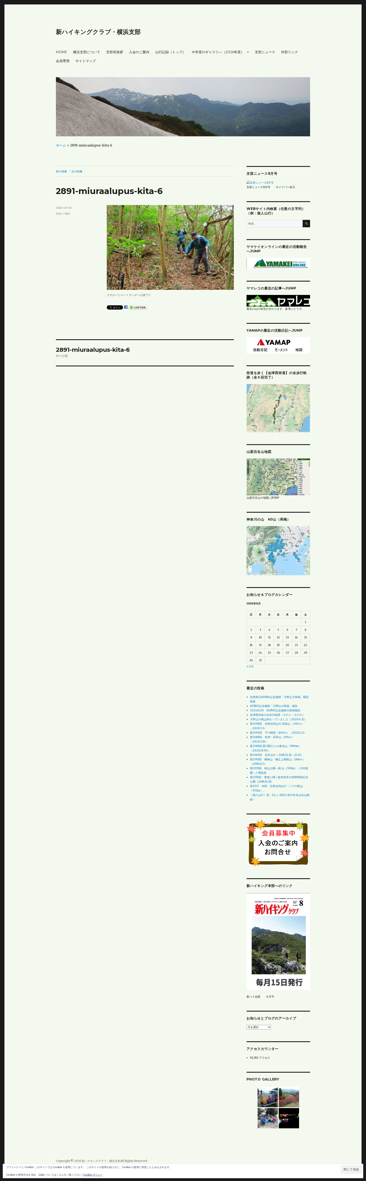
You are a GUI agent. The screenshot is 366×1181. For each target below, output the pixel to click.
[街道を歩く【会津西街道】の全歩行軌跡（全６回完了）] (278, 408)
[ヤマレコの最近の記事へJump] (278, 300)
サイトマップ (85, 61)
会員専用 (62, 61)
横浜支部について (86, 52)
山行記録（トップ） (170, 52)
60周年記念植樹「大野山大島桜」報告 (274, 706)
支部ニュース (265, 52)
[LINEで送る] (138, 307)
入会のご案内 (139, 52)
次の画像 (76, 171)
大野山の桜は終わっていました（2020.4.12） (278, 719)
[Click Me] (278, 550)
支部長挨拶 (114, 52)
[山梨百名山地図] (278, 477)
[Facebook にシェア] (126, 307)
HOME (61, 52)
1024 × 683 (63, 213)
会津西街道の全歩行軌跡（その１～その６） (277, 715)
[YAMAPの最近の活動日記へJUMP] (278, 345)
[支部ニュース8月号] (260, 182)
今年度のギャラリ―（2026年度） (218, 52)
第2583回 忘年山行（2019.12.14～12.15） (277, 755)
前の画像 (61, 171)
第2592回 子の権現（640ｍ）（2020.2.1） (278, 732)
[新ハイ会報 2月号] (278, 941)
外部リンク (289, 52)
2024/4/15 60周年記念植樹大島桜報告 (275, 710)
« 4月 (250, 666)
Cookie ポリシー (93, 1174)
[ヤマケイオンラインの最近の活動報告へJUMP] (278, 263)
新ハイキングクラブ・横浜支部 (98, 31)
